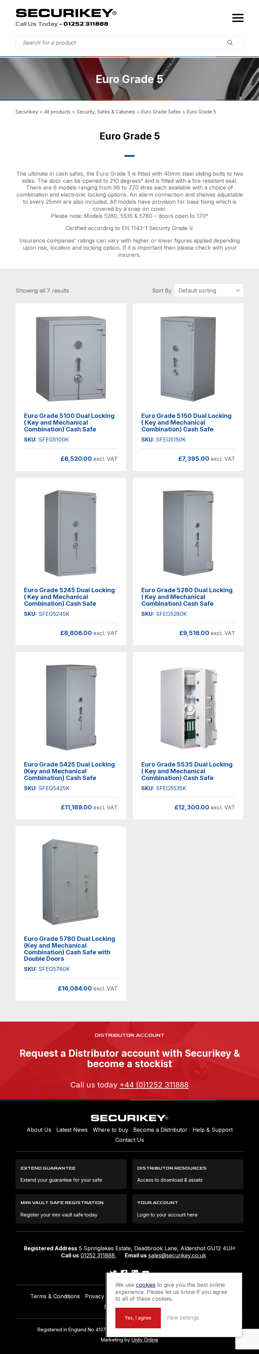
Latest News (72, 1129)
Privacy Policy (103, 1296)
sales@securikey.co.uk (177, 1255)
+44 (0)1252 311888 (154, 1084)
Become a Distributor (160, 1129)
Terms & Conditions (55, 1296)
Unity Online (145, 1340)
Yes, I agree (138, 1318)
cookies (145, 1284)
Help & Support (213, 1129)
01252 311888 (99, 1255)
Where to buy (110, 1129)
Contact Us (129, 1139)
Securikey (66, 12)
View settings (182, 1317)
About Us (39, 1129)
